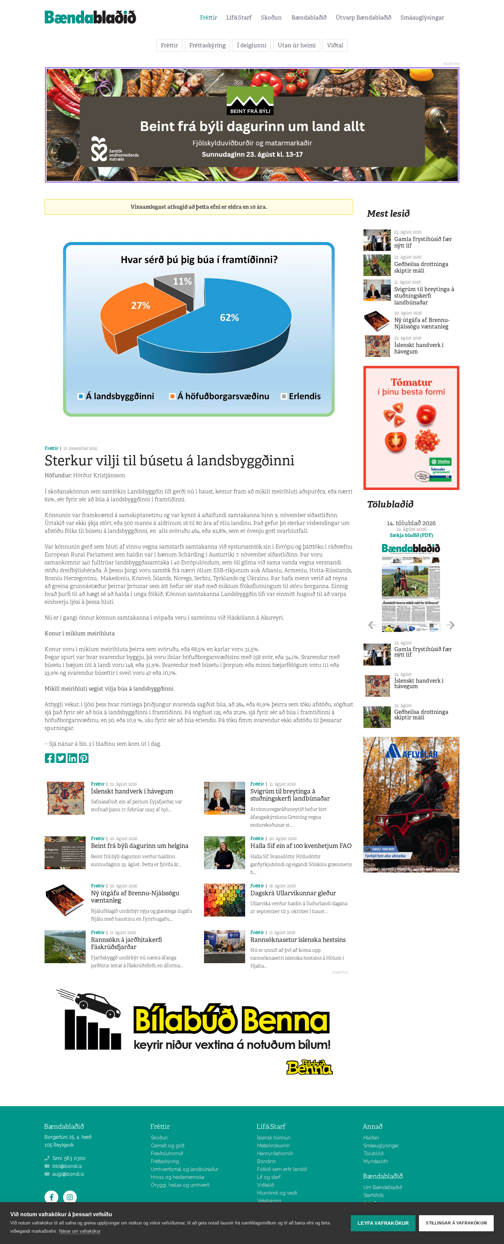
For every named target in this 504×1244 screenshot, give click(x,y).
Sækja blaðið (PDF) (411, 535)
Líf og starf (268, 1177)
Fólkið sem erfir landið (282, 1169)
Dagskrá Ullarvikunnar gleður (293, 893)
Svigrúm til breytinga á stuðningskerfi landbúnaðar (290, 795)
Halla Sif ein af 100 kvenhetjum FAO (301, 846)
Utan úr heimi (297, 45)
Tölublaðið (390, 504)
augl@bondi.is (67, 1174)
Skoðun (271, 17)
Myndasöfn (375, 1161)
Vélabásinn (269, 1201)
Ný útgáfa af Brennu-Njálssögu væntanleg (135, 897)
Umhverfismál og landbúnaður (184, 1169)
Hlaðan (371, 1137)
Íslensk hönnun (273, 1137)
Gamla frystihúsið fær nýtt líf (423, 242)
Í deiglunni (251, 45)
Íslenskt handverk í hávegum (132, 791)
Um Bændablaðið (382, 1187)
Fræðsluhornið (167, 1153)
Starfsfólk (373, 1195)
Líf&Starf (239, 17)
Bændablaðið (308, 17)
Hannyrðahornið (275, 1153)
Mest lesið (388, 213)
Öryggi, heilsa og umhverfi (180, 1185)
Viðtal (335, 45)
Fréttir (208, 17)
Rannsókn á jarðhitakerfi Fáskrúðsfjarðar (126, 944)
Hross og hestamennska (177, 1177)
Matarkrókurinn (273, 1145)
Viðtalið (265, 1185)
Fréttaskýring (207, 45)
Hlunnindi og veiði (277, 1193)
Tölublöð (373, 1153)
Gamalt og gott (167, 1145)
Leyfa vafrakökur (383, 1223)
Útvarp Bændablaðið (363, 17)
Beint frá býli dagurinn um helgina (140, 846)
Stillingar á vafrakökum (456, 1223)
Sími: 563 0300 (68, 1158)
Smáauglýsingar (422, 17)
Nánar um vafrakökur (79, 1231)
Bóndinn (266, 1161)
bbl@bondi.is (66, 1166)
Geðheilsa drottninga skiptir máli (421, 267)
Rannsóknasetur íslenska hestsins (298, 940)
